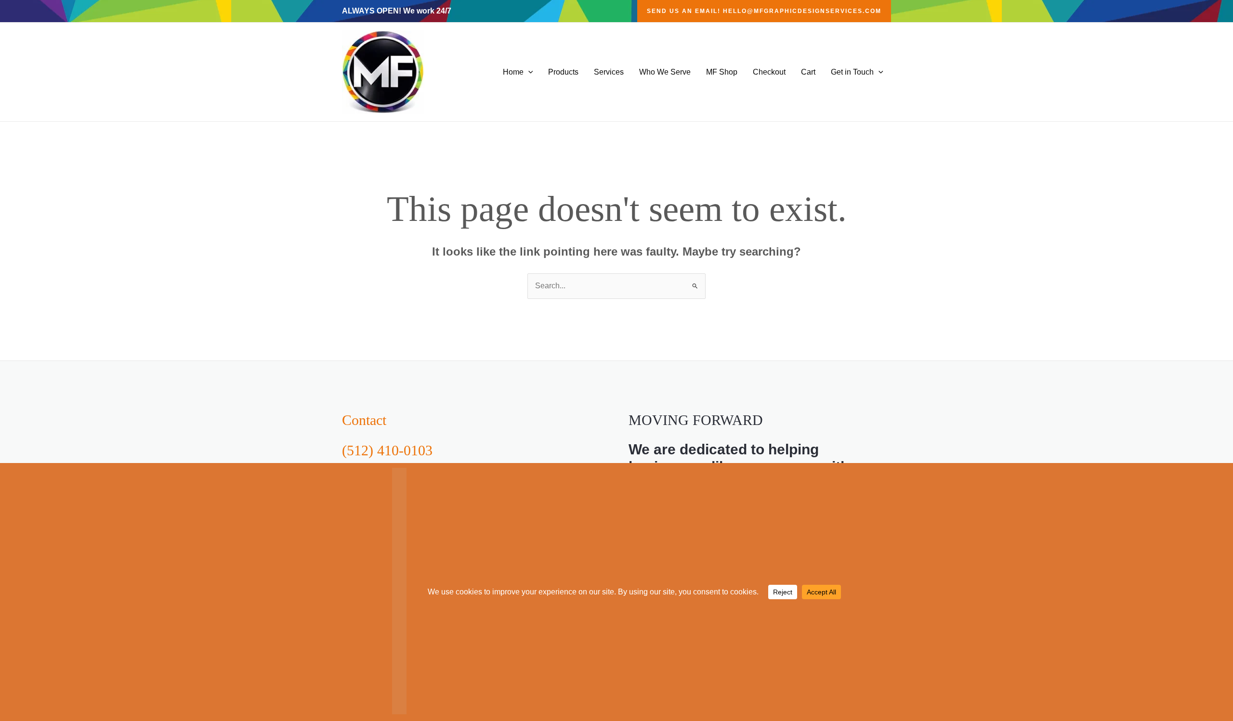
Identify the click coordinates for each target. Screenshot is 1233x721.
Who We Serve (665, 72)
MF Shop (721, 72)
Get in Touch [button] (852, 72)
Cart (808, 72)
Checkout (769, 72)
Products (563, 72)
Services (609, 72)
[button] (764, 11)
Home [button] (513, 72)
